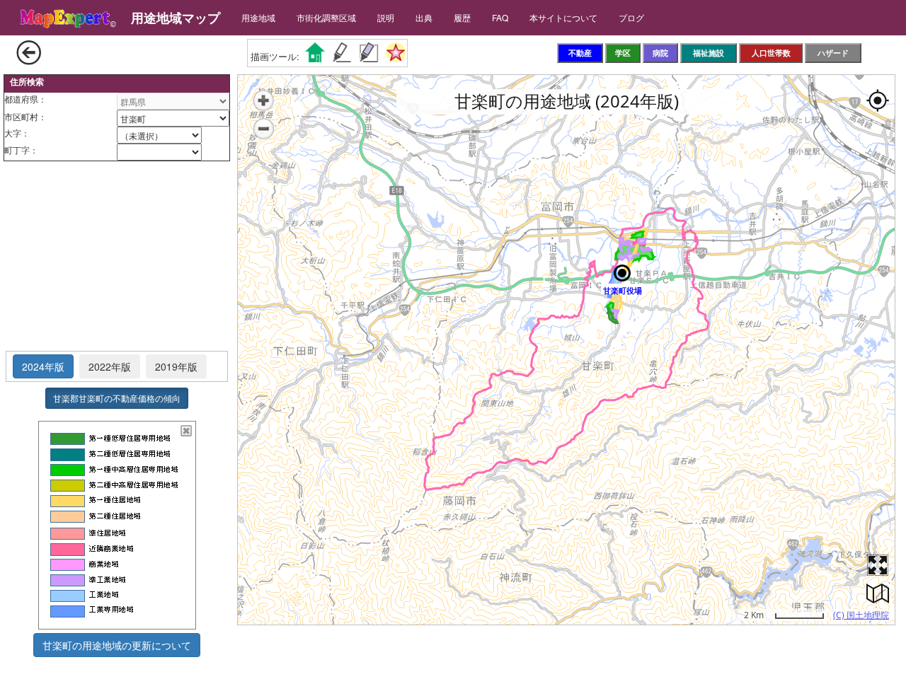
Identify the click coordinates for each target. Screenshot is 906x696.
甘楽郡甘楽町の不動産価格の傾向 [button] (116, 398)
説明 (385, 17)
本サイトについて (563, 17)
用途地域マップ (175, 17)
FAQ (500, 17)
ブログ (631, 17)
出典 (423, 17)
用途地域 (258, 17)
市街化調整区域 (326, 17)
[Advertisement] (117, 256)
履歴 (462, 17)
